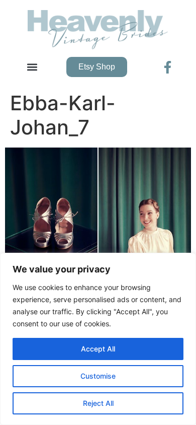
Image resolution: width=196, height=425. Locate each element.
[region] (98, 339)
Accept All (98, 348)
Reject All (98, 403)
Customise (98, 376)
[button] (32, 67)
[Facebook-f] (167, 67)
